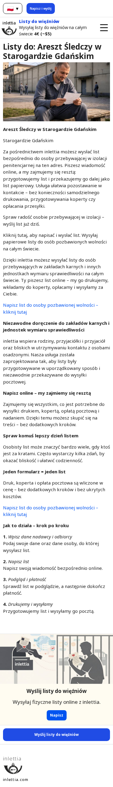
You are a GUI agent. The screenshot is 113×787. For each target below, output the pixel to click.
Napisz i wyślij (41, 8)
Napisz (56, 715)
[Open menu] (104, 27)
